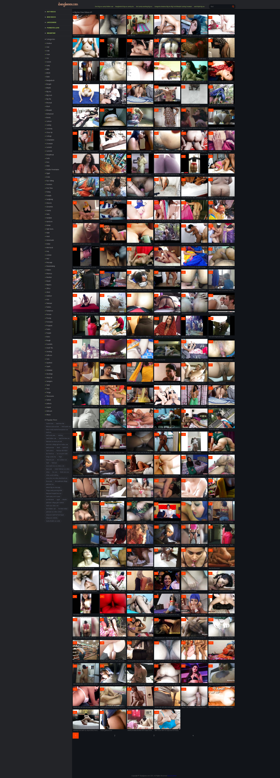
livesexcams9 (171, 776)
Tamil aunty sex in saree (53, 496)
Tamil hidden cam (51, 438)
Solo (47, 359)
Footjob (48, 196)
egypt (58, 499)
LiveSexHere (51, 22)
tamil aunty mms (50, 435)
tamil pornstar (50, 447)
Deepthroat (50, 155)
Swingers (49, 381)
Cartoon (49, 121)
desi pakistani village (61, 481)
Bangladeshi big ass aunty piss (124, 6)
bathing (60, 435)
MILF (47, 259)
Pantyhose (49, 311)
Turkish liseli (49, 423)
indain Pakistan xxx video (62, 469)
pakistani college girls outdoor (55, 502)
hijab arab (49, 469)
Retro (48, 337)
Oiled (48, 292)
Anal (47, 47)
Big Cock (49, 95)
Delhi (48, 158)
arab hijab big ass (199, 6)
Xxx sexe (54, 472)
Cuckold (49, 147)
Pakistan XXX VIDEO (62, 450)
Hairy (48, 214)
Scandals (49, 344)
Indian (48, 244)
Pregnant (49, 326)
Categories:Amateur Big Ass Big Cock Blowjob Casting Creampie (173, 6)
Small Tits (49, 348)
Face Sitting (50, 181)
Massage (49, 262)
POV (47, 300)
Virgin (60, 457)
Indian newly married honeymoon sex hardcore (57, 431)
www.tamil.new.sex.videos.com (55, 466)
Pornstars (49, 322)
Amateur (49, 43)
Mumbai (49, 277)
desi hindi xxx (50, 453)
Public (48, 329)
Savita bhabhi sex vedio (53, 521)
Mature (48, 270)
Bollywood (49, 114)
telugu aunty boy (51, 457)
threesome (49, 481)
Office (48, 288)
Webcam (49, 411)
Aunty (48, 66)
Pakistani (49, 303)
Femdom (49, 184)
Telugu (48, 392)
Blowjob (49, 110)
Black (48, 106)
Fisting (48, 192)
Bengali (48, 84)
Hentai (48, 225)
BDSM (48, 73)
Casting (48, 125)
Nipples (48, 285)
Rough (48, 340)
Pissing (48, 318)
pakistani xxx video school (54, 512)
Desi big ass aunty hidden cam (104, 6)
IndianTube (51, 33)
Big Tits (48, 99)
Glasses (49, 203)
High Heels (49, 229)
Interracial (49, 248)
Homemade (50, 240)
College (49, 136)
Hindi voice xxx (64, 472)
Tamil (48, 385)
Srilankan (49, 370)
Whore (48, 415)
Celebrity (49, 129)
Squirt (48, 366)
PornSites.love (53, 28)
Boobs (48, 118)
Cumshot (49, 151)
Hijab (48, 233)
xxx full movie (50, 499)
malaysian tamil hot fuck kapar (55, 515)
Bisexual (49, 103)
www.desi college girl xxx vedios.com (57, 444)
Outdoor (49, 296)
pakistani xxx (50, 484)
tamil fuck (65, 447)
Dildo (48, 166)
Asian (48, 54)
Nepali (48, 281)
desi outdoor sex (62, 460)
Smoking (49, 352)
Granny (48, 210)
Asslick (48, 62)
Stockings (49, 374)
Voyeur (48, 407)
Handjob (49, 218)
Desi (47, 162)
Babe (48, 77)
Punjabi (48, 333)
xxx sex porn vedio (62, 453)
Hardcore (49, 222)
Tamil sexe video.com (52, 506)
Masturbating (50, 266)
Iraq (47, 251)
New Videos (51, 17)
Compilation (50, 140)
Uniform (48, 404)
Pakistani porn (50, 460)
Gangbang (49, 199)
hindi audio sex (66, 426)
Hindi (48, 236)
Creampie (49, 144)
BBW (47, 69)
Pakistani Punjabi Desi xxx (53, 493)
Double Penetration (52, 170)
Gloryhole (49, 207)
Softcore (49, 355)
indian (48, 472)
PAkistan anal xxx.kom (52, 426)
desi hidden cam (51, 509)
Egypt (48, 173)
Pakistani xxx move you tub (54, 441)
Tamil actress (50, 450)
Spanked (49, 363)
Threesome (50, 396)
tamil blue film (60, 423)
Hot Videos (51, 12)
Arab (47, 51)
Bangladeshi (50, 80)
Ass (47, 58)
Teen (48, 389)
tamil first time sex (64, 438)
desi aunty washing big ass (144, 6)
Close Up (49, 132)
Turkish (48, 400)
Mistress (49, 274)
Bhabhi (48, 88)
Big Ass (48, 92)
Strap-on (49, 378)
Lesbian (48, 255)
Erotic (48, 177)
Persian (48, 314)
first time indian (62, 509)
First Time (49, 188)
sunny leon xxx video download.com (56, 478)
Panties (48, 307)
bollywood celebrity (52, 518)
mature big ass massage (53, 487)
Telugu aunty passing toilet (54, 490)
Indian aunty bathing (52, 475)
